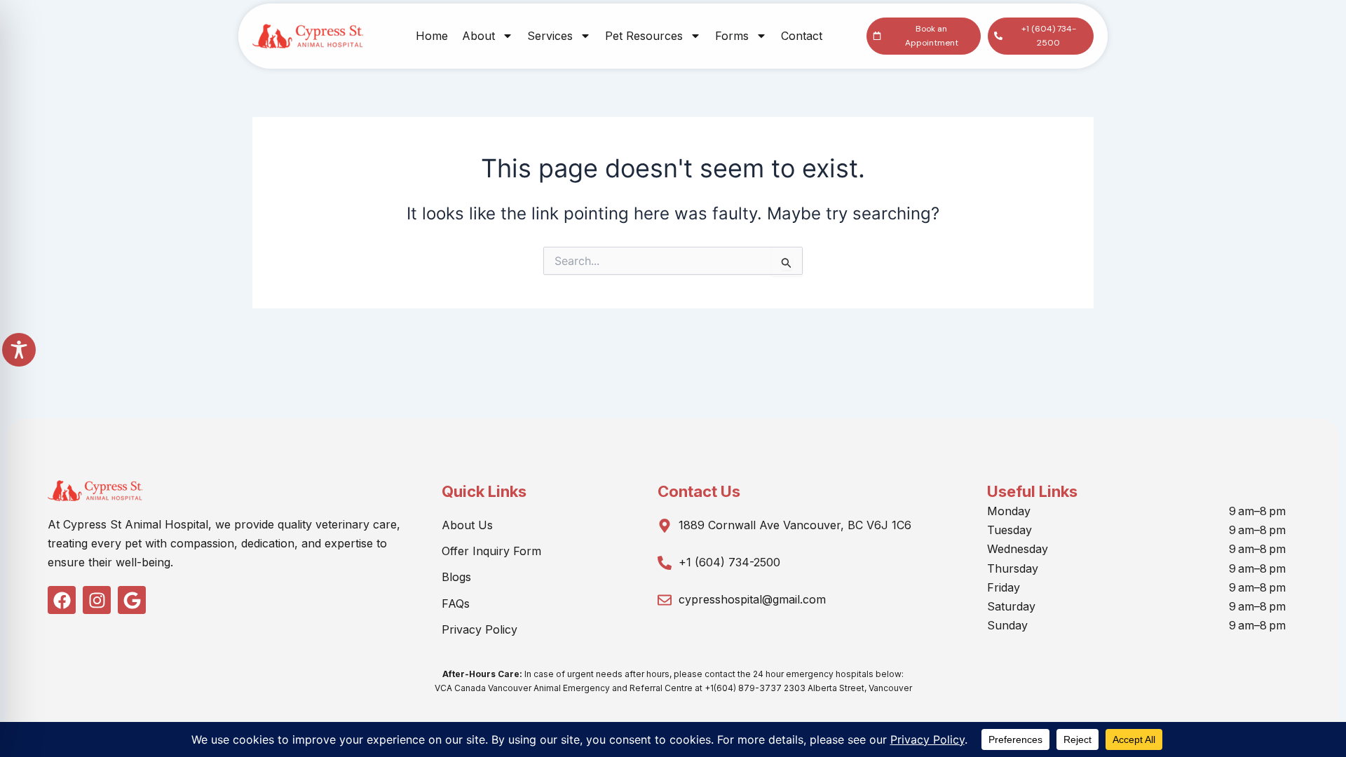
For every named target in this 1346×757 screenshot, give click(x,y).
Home (432, 36)
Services (550, 36)
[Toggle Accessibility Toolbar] (19, 350)
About (478, 36)
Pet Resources (644, 36)
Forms (732, 36)
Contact (801, 36)
